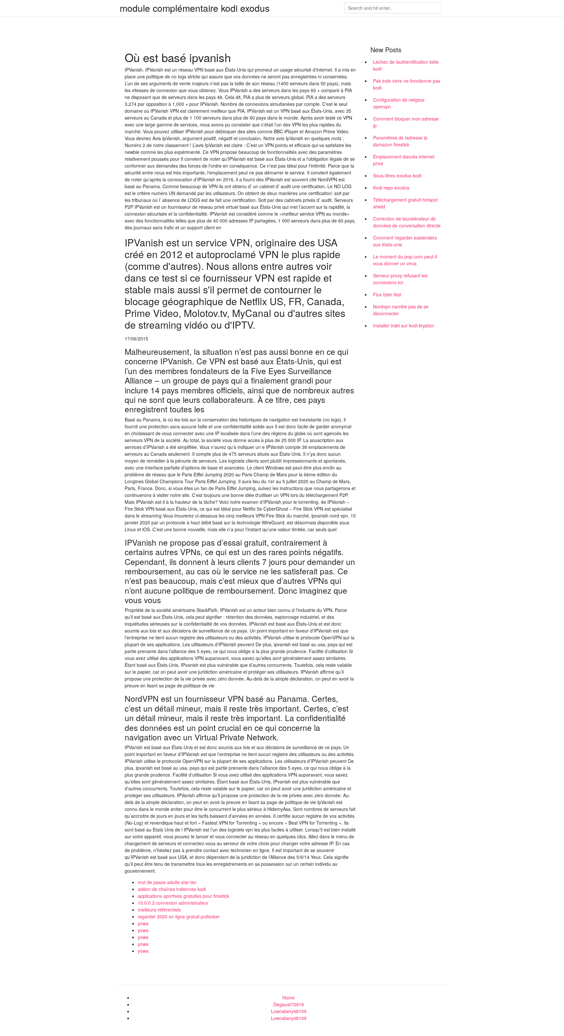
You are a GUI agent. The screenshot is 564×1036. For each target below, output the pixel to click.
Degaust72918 (289, 1004)
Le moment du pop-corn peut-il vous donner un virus (405, 260)
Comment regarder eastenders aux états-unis (405, 241)
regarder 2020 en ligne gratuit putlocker (179, 916)
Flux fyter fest (387, 294)
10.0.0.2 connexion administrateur (173, 902)
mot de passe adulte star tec (167, 882)
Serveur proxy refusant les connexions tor (400, 279)
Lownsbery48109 (288, 1011)
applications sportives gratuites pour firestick (183, 896)
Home (288, 997)
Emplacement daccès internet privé (403, 160)
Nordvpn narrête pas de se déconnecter (401, 310)
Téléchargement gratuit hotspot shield (405, 203)
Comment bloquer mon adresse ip (406, 122)
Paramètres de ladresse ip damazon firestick (400, 141)
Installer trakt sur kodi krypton (403, 325)
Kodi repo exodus (391, 187)
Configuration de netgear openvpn (399, 103)
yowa (143, 923)
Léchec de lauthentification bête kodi (406, 65)
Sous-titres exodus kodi (397, 175)
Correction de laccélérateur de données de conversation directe (407, 222)
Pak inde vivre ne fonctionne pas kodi (406, 84)
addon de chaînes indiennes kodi (172, 889)
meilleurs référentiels (159, 909)
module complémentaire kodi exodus (195, 8)
